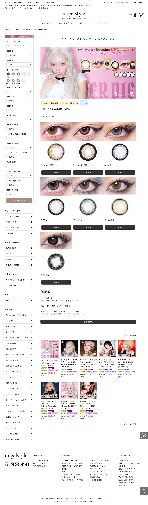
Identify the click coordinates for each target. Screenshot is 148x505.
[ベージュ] (28, 74)
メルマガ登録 (107, 2)
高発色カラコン (12, 405)
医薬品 (8, 259)
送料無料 (9, 321)
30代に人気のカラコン (14, 422)
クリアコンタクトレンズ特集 (17, 337)
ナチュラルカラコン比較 (99, 460)
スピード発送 (11, 332)
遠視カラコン (11, 428)
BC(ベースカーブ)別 (69, 460)
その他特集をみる (13, 439)
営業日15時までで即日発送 (16, 326)
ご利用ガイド (123, 460)
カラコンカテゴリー (40, 460)
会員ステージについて (126, 469)
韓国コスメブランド (66, 23)
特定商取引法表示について (128, 477)
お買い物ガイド (123, 2)
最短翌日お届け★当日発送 (72, 466)
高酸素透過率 (11, 349)
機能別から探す (12, 222)
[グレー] (13, 74)
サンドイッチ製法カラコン (100, 474)
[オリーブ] (8, 81)
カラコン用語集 (12, 434)
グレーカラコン (12, 371)
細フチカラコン (12, 383)
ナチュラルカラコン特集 (15, 411)
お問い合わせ (138, 2)
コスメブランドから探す (15, 280)
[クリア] (23, 81)
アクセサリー (91, 23)
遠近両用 (65, 471)
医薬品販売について (126, 480)
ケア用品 (9, 233)
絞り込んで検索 (19, 200)
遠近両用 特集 (11, 343)
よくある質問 (123, 474)
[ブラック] (8, 74)
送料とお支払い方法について (129, 463)
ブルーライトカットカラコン (17, 400)
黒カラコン (10, 377)
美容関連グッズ (39, 466)
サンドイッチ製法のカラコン (17, 354)
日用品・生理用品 (13, 265)
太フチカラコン (12, 388)
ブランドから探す (13, 216)
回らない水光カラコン (14, 366)
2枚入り (56, 172)
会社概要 (121, 466)
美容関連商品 (11, 248)
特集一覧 (103, 23)
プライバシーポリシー (126, 482)
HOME (7, 29)
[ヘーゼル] (23, 74)
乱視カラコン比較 (13, 394)
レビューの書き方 (125, 471)
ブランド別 (15, 29)
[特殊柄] (18, 81)
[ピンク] (13, 81)
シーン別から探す (13, 227)
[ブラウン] (18, 74)
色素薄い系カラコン (13, 417)
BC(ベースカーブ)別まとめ (16, 315)
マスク (8, 254)
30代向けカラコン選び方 (71, 474)
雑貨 (81, 23)
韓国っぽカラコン (13, 360)
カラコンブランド (46, 23)
